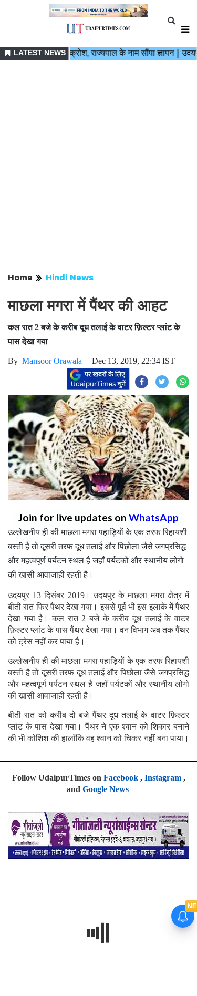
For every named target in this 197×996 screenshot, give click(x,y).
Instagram (162, 777)
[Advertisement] (98, 166)
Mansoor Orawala (52, 360)
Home (20, 277)
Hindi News (70, 277)
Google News (105, 789)
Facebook (120, 777)
